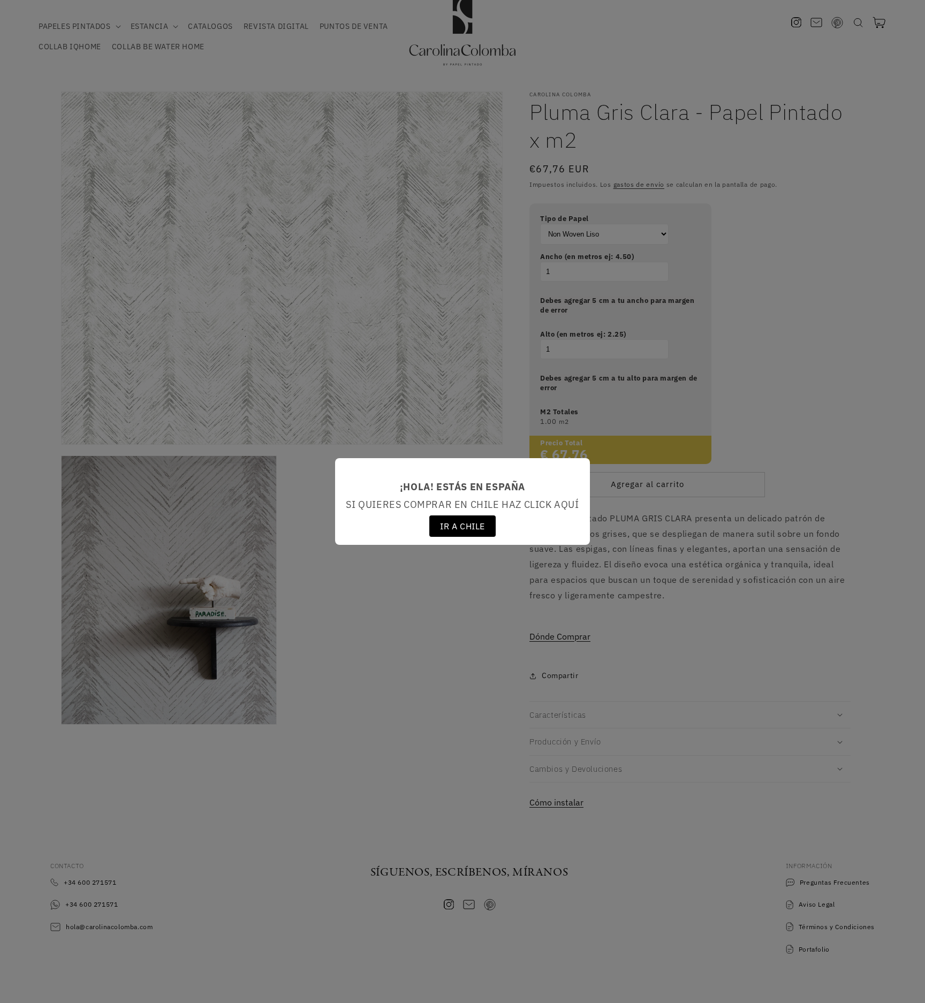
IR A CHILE (462, 526)
